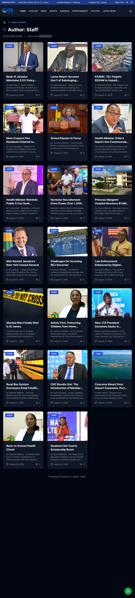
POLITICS (95, 11)
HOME (23, 11)
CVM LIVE (33, 11)
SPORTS (53, 11)
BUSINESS (64, 11)
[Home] (4, 22)
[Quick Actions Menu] (128, 591)
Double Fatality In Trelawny (50, 2)
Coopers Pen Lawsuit (79, 2)
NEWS (43, 11)
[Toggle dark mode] (126, 2)
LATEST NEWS (109, 11)
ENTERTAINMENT (80, 11)
